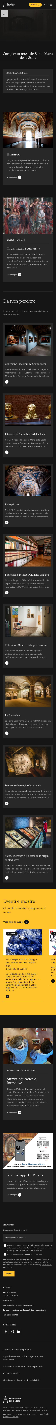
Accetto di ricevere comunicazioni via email (25, 1254)
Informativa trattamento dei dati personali (20, 1414)
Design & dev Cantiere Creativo (16, 1410)
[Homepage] (9, 4)
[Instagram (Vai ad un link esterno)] (12, 1331)
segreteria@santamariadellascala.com (18, 1305)
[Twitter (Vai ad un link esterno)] (18, 1331)
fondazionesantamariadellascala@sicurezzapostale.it (24, 1310)
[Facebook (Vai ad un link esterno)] (5, 1331)
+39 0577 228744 (10, 1315)
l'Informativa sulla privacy (40, 1245)
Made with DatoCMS (40, 1410)
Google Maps (8, 1300)
